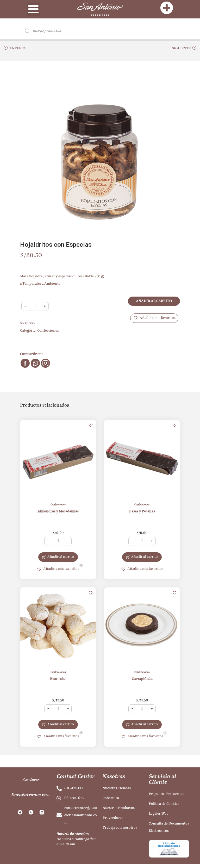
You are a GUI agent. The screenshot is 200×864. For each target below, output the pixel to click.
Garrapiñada (142, 679)
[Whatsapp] (35, 363)
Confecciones (48, 331)
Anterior (18, 48)
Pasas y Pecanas (142, 511)
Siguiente (181, 48)
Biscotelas (58, 679)
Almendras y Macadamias (58, 511)
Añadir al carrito (154, 301)
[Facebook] (25, 363)
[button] (154, 318)
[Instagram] (45, 363)
